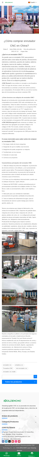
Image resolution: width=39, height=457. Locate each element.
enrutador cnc (7, 365)
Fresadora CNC (8, 368)
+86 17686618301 (15, 439)
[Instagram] (16, 441)
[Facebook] (3, 441)
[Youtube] (13, 441)
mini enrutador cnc (21, 368)
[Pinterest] (19, 441)
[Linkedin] (6, 441)
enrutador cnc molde (9, 371)
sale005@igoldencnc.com (22, 436)
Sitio (26, 51)
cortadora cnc (19, 365)
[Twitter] (9, 441)
